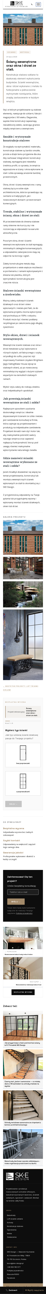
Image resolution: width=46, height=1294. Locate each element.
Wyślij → (16, 902)
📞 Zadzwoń (11, 1290)
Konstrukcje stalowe (15, 1226)
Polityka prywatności (24, 913)
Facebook (11, 1278)
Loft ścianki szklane (15, 1219)
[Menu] (38, 4)
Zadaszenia (11, 1237)
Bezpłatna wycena (23, 992)
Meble (9, 1233)
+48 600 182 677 (14, 1267)
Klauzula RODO (13, 1274)
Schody (10, 1222)
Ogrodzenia (11, 1230)
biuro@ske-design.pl (15, 1263)
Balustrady (11, 1215)
